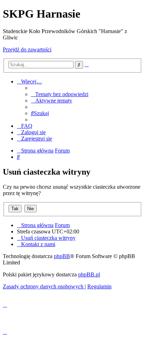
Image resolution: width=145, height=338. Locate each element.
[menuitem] (59, 94)
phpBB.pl (89, 274)
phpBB (62, 256)
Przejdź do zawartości (27, 49)
